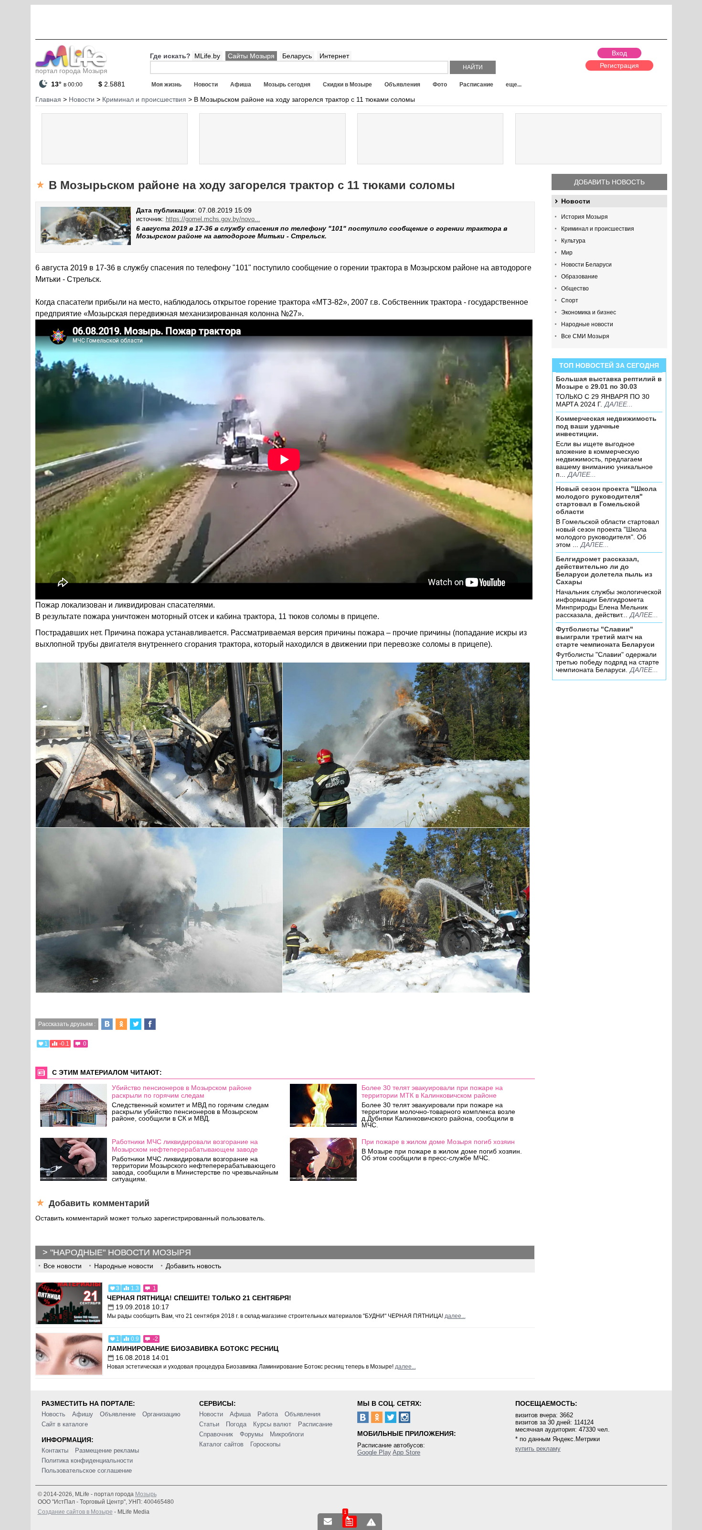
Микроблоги (287, 1434)
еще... (513, 84)
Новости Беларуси (586, 264)
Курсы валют (272, 1424)
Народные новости (587, 324)
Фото (440, 84)
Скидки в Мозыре (347, 84)
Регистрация (619, 65)
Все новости (62, 1266)
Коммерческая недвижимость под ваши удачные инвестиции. (606, 426)
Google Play (374, 1452)
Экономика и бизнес (588, 312)
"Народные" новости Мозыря (120, 1252)
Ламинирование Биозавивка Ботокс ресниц (192, 1348)
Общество (575, 288)
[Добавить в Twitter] (135, 1024)
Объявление (118, 1414)
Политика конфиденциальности (87, 1460)
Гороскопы (265, 1444)
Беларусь (297, 56)
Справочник (216, 1434)
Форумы (251, 1434)
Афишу (82, 1414)
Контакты (55, 1450)
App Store (406, 1452)
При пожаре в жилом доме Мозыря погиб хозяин (438, 1141)
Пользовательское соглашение (87, 1470)
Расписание (476, 84)
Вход (619, 53)
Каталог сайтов (221, 1444)
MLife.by (207, 56)
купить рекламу (538, 1448)
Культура (573, 240)
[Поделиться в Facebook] (150, 1024)
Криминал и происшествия (597, 228)
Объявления (402, 84)
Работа (267, 1414)
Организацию (161, 1414)
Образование (579, 276)
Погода (236, 1424)
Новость (53, 1414)
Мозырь (146, 1494)
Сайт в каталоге (65, 1424)
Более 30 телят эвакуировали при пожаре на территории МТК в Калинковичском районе (432, 1091)
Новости (206, 84)
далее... (619, 404)
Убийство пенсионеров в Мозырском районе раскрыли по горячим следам (182, 1091)
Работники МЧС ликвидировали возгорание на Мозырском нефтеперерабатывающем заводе (185, 1145)
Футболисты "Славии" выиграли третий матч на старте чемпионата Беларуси (605, 636)
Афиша (240, 84)
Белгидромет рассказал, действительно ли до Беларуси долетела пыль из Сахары (604, 570)
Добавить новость (609, 182)
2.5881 (111, 84)
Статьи (209, 1424)
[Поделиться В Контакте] (107, 1024)
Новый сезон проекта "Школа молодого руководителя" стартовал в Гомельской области (606, 500)
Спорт (569, 300)
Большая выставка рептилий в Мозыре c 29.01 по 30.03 (609, 382)
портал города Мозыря (71, 71)
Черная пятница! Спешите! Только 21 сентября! (199, 1298)
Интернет (334, 56)
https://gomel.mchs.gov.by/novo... (213, 219)
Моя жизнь (166, 84)
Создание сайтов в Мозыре (75, 1512)
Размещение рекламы (107, 1450)
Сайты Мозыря (251, 56)
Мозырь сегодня (287, 84)
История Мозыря (584, 217)
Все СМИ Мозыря (585, 336)
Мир (567, 252)
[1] (349, 1522)
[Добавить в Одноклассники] (121, 1024)
